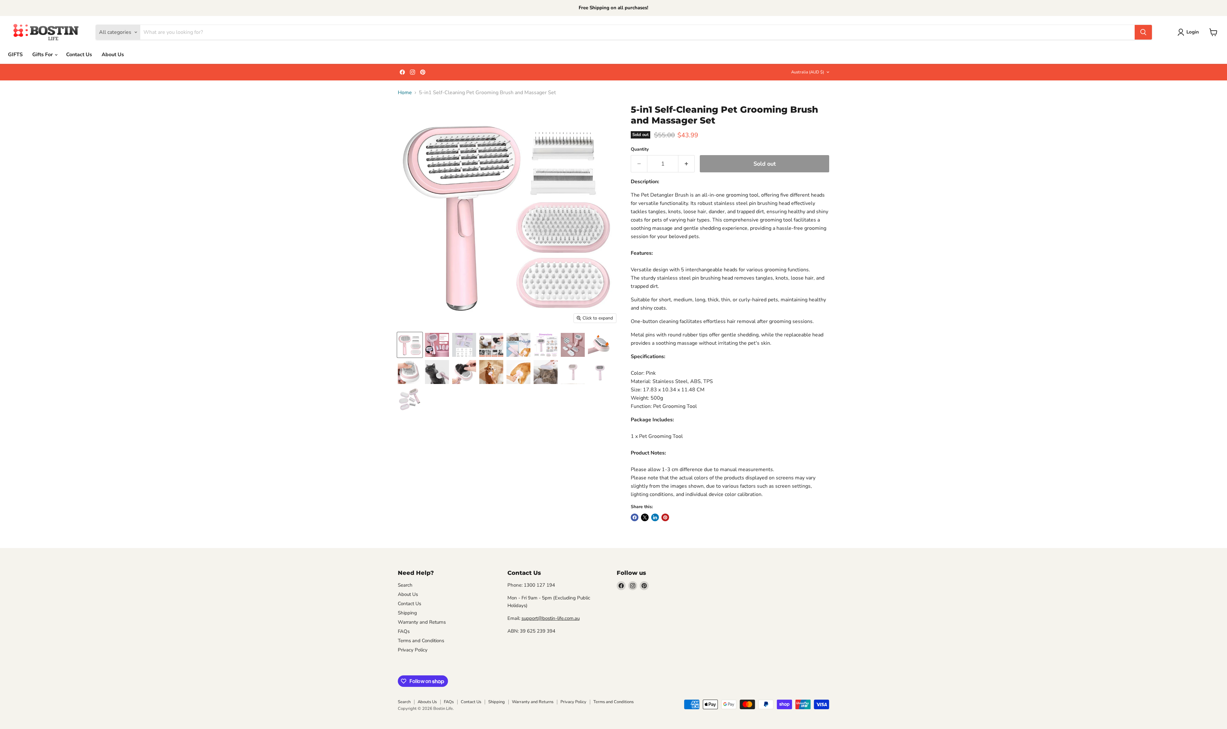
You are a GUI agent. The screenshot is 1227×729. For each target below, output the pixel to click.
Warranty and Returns (422, 622)
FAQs (404, 631)
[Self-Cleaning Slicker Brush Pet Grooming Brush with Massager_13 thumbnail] (572, 372)
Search (405, 585)
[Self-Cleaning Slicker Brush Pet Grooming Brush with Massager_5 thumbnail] (545, 372)
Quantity (640, 149)
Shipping (407, 613)
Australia (807, 72)
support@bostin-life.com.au (550, 618)
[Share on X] (645, 517)
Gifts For (43, 54)
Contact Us (79, 54)
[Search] (1143, 32)
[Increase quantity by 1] (686, 164)
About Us (113, 54)
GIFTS (15, 54)
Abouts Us (427, 702)
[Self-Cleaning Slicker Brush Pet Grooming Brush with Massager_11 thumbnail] (600, 344)
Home (405, 92)
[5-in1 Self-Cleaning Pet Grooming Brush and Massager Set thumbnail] (437, 344)
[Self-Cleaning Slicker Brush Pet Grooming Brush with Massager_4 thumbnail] (437, 372)
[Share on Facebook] (634, 517)
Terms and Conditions (421, 640)
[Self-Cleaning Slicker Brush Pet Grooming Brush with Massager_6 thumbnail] (491, 372)
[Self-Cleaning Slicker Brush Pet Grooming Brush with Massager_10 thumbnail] (409, 372)
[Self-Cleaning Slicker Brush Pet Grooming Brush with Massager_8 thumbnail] (518, 372)
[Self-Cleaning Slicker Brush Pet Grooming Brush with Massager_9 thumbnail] (464, 372)
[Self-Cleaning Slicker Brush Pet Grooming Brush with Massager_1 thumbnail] (600, 372)
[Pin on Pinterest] (665, 517)
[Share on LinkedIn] (655, 517)
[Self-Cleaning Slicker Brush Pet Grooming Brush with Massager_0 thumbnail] (409, 344)
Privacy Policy (413, 650)
